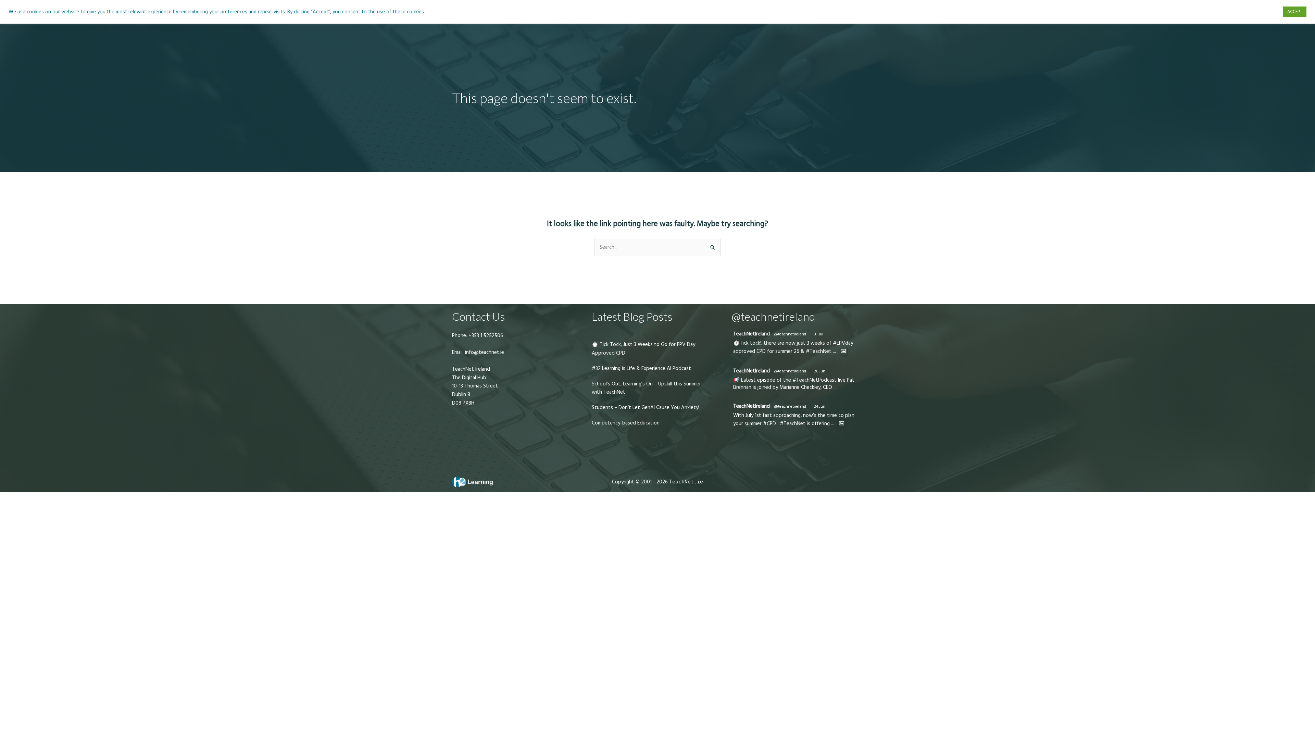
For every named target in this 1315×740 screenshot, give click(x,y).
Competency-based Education (626, 423)
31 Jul (818, 334)
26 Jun (819, 371)
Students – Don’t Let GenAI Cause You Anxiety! (645, 407)
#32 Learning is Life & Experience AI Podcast (641, 368)
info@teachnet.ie (484, 352)
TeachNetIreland (751, 333)
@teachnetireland (790, 334)
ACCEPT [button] (1294, 12)
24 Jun (819, 406)
